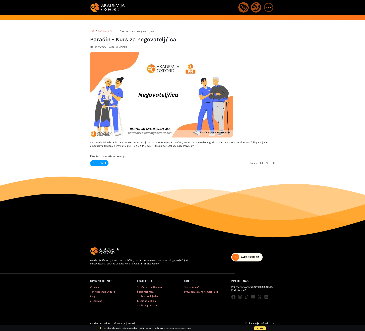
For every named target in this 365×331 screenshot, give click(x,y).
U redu (260, 328)
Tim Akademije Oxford (102, 292)
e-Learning (96, 301)
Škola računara (145, 292)
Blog (92, 296)
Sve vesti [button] (98, 163)
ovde (101, 156)
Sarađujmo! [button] (250, 257)
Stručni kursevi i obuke (149, 287)
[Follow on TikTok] (246, 297)
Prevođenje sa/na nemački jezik (201, 292)
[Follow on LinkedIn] (266, 297)
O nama (94, 287)
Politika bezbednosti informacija (107, 323)
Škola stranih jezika (147, 296)
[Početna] (93, 31)
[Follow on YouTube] (253, 297)
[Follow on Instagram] (240, 297)
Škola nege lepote (147, 305)
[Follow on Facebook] (233, 297)
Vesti (113, 31)
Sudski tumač (191, 287)
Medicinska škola (146, 301)
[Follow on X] (259, 297)
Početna (102, 31)
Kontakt (132, 323)
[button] (268, 7)
